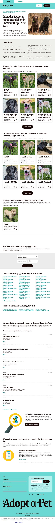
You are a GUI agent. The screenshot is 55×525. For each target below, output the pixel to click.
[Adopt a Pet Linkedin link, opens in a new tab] (44, 494)
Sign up (47, 5)
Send (46, 481)
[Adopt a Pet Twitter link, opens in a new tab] (32, 494)
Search (27, 265)
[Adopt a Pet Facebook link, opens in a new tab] (30, 494)
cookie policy (4, 519)
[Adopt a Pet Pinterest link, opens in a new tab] (35, 494)
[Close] (52, 518)
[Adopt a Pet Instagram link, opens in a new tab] (41, 494)
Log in (39, 5)
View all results (27, 126)
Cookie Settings (27, 515)
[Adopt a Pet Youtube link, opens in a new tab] (38, 494)
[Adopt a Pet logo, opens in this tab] (27, 505)
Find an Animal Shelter (32, 424)
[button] (14, 95)
